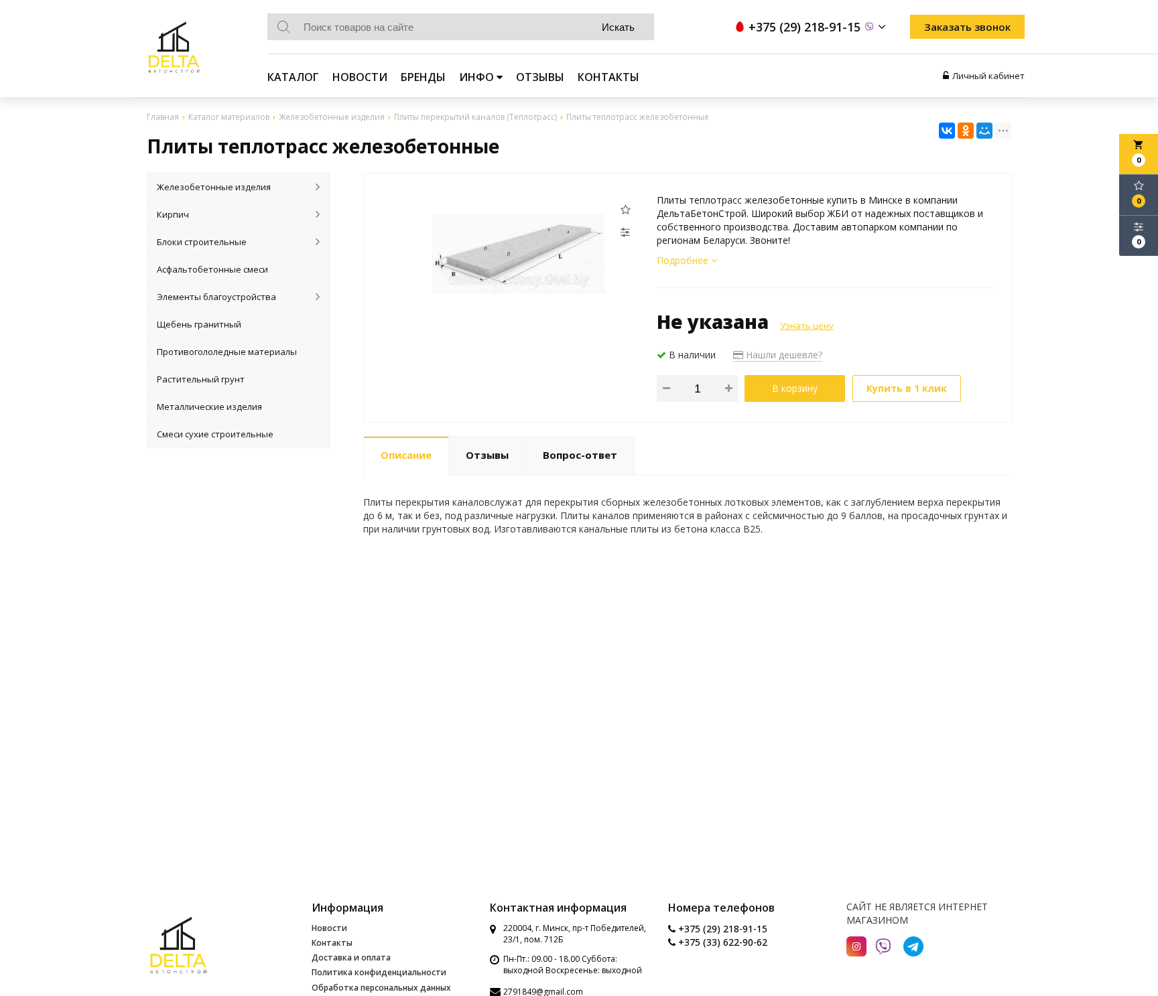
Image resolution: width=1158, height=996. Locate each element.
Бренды (423, 77)
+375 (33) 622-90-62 (721, 942)
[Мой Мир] (984, 131)
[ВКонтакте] (947, 131)
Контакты (608, 77)
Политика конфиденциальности (379, 972)
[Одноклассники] (966, 131)
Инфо (478, 77)
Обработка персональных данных (381, 987)
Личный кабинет (988, 76)
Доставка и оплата (351, 957)
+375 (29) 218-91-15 (721, 928)
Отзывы (540, 77)
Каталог (293, 77)
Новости (359, 77)
